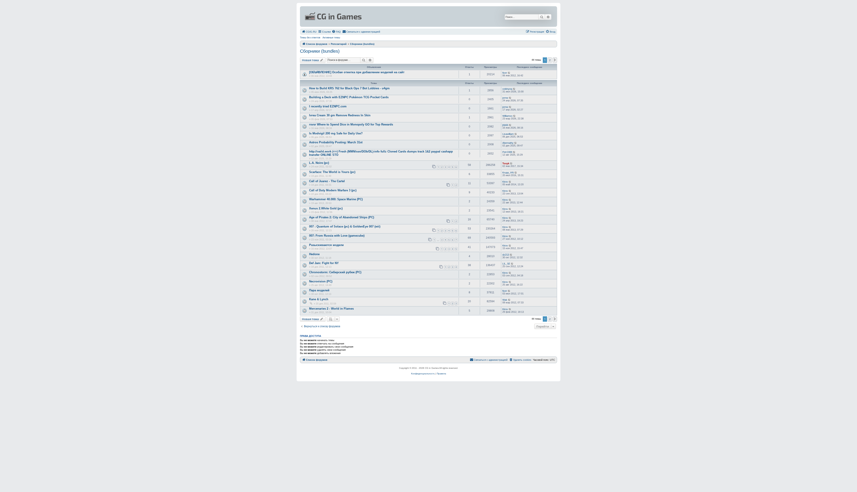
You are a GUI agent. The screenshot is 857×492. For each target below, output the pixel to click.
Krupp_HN (508, 172)
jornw (505, 97)
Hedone (314, 254)
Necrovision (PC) (320, 281)
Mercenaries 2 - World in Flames (331, 308)
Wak (504, 299)
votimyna (507, 89)
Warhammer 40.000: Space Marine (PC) (336, 199)
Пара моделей (319, 290)
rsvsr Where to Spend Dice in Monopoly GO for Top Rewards (351, 124)
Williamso (507, 116)
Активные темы (331, 37)
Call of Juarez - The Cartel (327, 181)
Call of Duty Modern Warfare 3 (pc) (332, 190)
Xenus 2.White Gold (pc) (326, 208)
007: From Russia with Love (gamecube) (336, 235)
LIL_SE (506, 263)
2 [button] (550, 60)
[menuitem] (309, 31)
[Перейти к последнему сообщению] (509, 72)
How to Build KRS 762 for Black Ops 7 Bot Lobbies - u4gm (349, 88)
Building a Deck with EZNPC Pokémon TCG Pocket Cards (349, 97)
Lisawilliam (508, 134)
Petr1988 (507, 152)
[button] (555, 60)
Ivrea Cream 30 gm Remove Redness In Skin (339, 115)
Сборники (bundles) (320, 51)
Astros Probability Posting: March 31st (335, 142)
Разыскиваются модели (326, 245)
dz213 (505, 254)
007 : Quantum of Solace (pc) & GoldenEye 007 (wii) (344, 226)
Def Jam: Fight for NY (324, 263)
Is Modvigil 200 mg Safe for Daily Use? (336, 133)
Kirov (505, 181)
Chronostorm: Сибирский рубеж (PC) (335, 272)
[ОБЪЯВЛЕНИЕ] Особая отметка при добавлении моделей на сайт (356, 72)
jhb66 (505, 125)
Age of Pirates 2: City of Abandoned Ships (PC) (341, 217)
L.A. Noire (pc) (319, 163)
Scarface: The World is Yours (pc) (332, 172)
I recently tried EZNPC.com (328, 106)
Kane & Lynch (318, 299)
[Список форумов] (385, 16)
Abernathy (508, 143)
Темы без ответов (310, 37)
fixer (504, 72)
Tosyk (505, 163)
